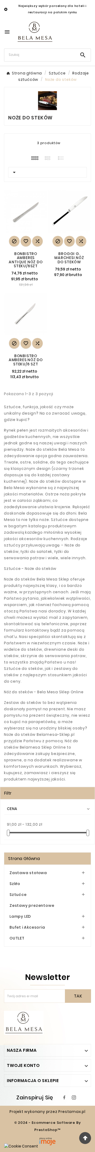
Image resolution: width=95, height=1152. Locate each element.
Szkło (15, 883)
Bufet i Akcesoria (27, 927)
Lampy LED (20, 916)
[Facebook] (64, 1097)
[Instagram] (74, 1097)
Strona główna (24, 858)
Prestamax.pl (72, 1111)
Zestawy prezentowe (32, 905)
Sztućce (18, 894)
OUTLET (17, 938)
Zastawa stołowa (28, 872)
